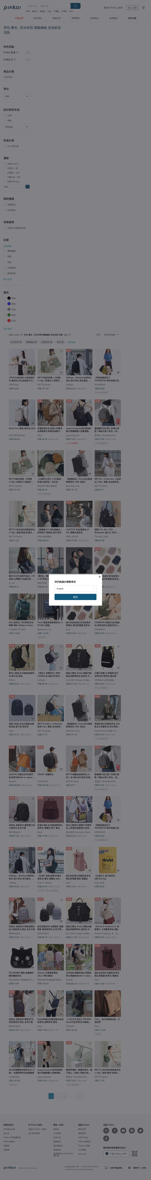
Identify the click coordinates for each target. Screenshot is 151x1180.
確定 (75, 597)
